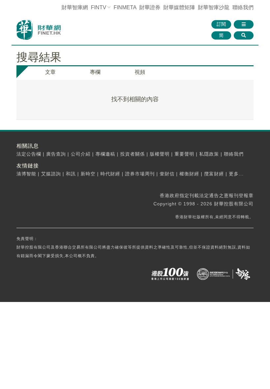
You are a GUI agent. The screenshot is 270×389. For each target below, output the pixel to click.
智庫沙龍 (214, 7)
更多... (236, 173)
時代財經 (110, 173)
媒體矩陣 (179, 7)
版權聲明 (160, 154)
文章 (50, 72)
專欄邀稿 (105, 154)
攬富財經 (214, 173)
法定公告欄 (28, 154)
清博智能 (26, 173)
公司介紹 (81, 154)
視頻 (140, 72)
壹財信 (167, 173)
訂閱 (221, 24)
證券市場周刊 (140, 173)
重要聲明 (184, 154)
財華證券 (149, 7)
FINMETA (125, 7)
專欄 (95, 72)
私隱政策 (209, 154)
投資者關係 (132, 154)
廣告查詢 (56, 154)
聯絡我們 (243, 7)
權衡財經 (189, 173)
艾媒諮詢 (51, 173)
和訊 (71, 173)
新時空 (88, 173)
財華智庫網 (75, 7)
